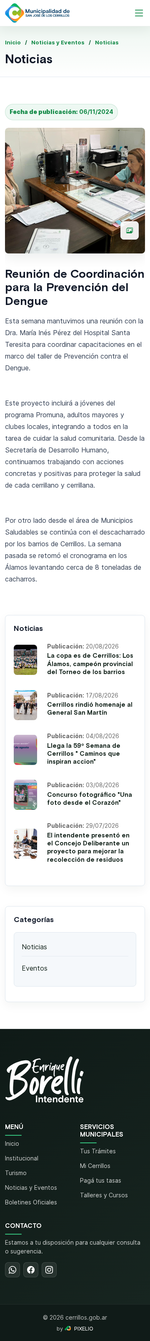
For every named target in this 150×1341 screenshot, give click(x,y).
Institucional (21, 1158)
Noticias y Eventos (58, 42)
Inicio (13, 42)
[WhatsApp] (12, 1269)
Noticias (107, 42)
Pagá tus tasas (100, 1180)
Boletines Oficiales (31, 1202)
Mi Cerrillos (95, 1165)
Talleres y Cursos (104, 1195)
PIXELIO (83, 1328)
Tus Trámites (98, 1151)
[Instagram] (49, 1269)
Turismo (16, 1172)
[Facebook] (30, 1269)
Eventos (35, 968)
